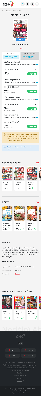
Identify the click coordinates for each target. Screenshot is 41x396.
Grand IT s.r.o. (24, 393)
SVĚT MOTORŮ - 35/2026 (31, 313)
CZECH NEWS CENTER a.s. (26, 389)
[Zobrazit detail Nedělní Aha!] (9, 188)
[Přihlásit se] (27, 4)
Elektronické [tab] (29, 55)
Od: (5, 69)
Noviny (8, 10)
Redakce (19, 381)
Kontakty (30, 356)
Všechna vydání (11, 162)
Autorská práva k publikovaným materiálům (19, 362)
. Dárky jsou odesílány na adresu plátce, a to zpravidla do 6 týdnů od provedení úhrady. (22, 137)
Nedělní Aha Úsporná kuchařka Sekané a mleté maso (31, 224)
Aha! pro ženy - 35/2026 (19, 313)
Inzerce (19, 378)
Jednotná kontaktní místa (20, 370)
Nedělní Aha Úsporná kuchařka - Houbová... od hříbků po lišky (19, 224)
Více (37, 163)
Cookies (19, 373)
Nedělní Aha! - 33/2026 (19, 184)
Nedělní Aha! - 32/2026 (31, 184)
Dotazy (14, 350)
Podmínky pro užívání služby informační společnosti (19, 365)
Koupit (31, 74)
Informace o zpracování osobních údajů (19, 368)
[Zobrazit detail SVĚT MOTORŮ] (35, 317)
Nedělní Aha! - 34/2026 (6, 184)
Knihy (5, 202)
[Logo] (10, 4)
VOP (13, 356)
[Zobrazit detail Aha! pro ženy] (21, 317)
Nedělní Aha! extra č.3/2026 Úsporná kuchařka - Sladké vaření (7, 224)
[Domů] (3, 10)
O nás (29, 350)
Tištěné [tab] (12, 55)
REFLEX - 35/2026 (6, 313)
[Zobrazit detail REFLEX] (9, 317)
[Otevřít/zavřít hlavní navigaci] (37, 4)
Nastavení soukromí (20, 375)
